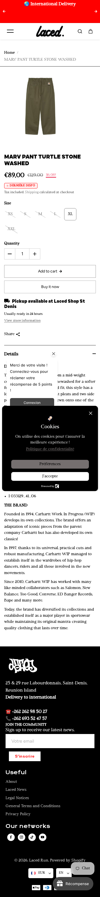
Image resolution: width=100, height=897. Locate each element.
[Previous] (4, 11)
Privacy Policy (18, 814)
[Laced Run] (50, 31)
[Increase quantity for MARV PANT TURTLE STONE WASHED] (34, 253)
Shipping (32, 192)
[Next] (95, 11)
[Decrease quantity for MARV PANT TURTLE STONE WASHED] (9, 253)
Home (9, 53)
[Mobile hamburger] (10, 31)
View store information (22, 320)
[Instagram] (21, 837)
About (11, 782)
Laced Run (38, 860)
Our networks (28, 826)
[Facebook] (11, 837)
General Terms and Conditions (33, 806)
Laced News (16, 790)
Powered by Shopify (68, 860)
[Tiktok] (32, 837)
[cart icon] (90, 31)
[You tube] (42, 837)
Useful (16, 772)
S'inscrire (24, 756)
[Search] (80, 31)
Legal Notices (17, 798)
